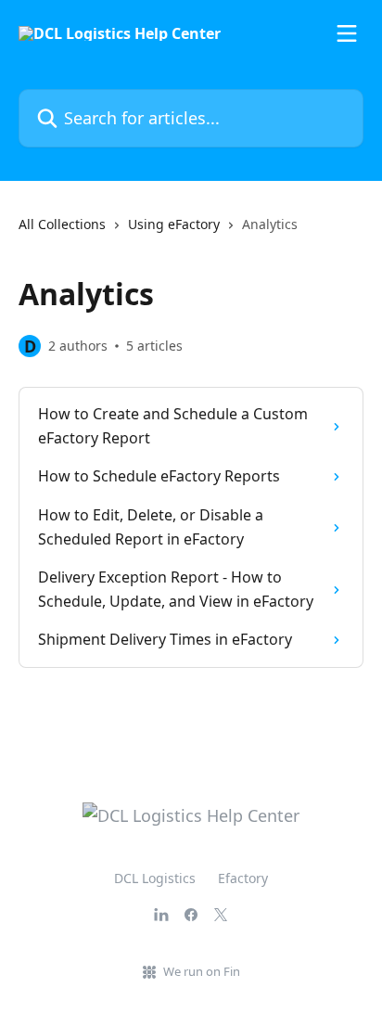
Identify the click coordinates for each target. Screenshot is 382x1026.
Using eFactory (174, 224)
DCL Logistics (155, 878)
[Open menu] (346, 33)
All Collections (62, 224)
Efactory (243, 878)
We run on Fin (201, 971)
